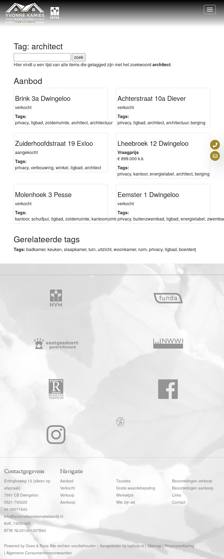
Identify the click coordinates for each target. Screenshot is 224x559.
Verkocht (67, 488)
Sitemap (154, 545)
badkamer (35, 249)
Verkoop (67, 495)
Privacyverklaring (179, 545)
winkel (62, 167)
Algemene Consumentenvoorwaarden (39, 552)
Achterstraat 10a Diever (151, 98)
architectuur (101, 122)
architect (79, 122)
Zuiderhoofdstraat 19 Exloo (54, 143)
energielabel (162, 174)
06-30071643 (15, 509)
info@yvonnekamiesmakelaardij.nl (33, 516)
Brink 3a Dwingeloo (42, 98)
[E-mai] (215, 156)
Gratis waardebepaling (135, 488)
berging (198, 122)
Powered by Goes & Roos (26, 545)
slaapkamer (75, 249)
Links (176, 495)
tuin (92, 249)
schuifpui (40, 219)
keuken (55, 249)
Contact (178, 502)
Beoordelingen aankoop (192, 488)
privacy (22, 122)
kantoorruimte (105, 219)
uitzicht (104, 249)
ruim (142, 249)
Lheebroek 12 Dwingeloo (152, 143)
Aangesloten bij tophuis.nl (122, 545)
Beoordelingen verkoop (192, 481)
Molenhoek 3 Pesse (43, 194)
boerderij (187, 249)
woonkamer (125, 249)
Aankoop (67, 502)
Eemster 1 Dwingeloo (148, 194)
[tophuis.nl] (120, 425)
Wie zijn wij (125, 502)
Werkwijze (125, 495)
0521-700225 (15, 502)
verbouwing (42, 167)
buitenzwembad (148, 219)
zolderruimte (57, 122)
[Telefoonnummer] (215, 145)
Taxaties (123, 481)
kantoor (140, 174)
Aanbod (66, 481)
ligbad (37, 122)
